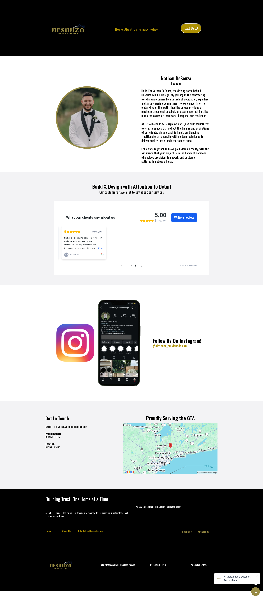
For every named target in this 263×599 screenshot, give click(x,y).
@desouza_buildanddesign (170, 345)
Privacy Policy (148, 29)
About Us (130, 29)
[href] (170, 448)
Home (119, 29)
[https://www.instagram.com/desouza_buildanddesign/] (97, 342)
